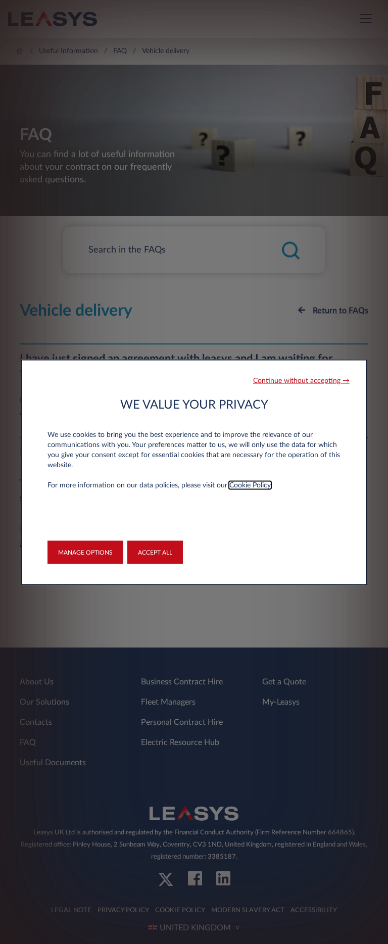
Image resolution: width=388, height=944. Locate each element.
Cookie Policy (250, 484)
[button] (301, 380)
